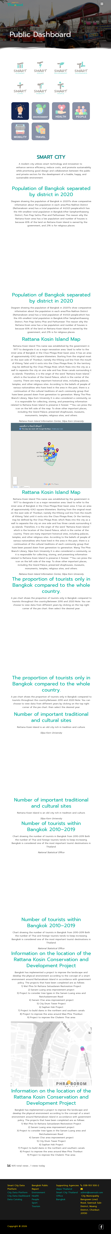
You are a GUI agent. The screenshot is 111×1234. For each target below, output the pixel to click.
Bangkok (60, 1199)
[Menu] (102, 4)
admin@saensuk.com (92, 1192)
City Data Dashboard (18, 1196)
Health (35, 1196)
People (35, 1199)
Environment (38, 1192)
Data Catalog (14, 1199)
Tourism (36, 1206)
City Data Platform (17, 1192)
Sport (34, 1202)
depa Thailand (64, 1189)
